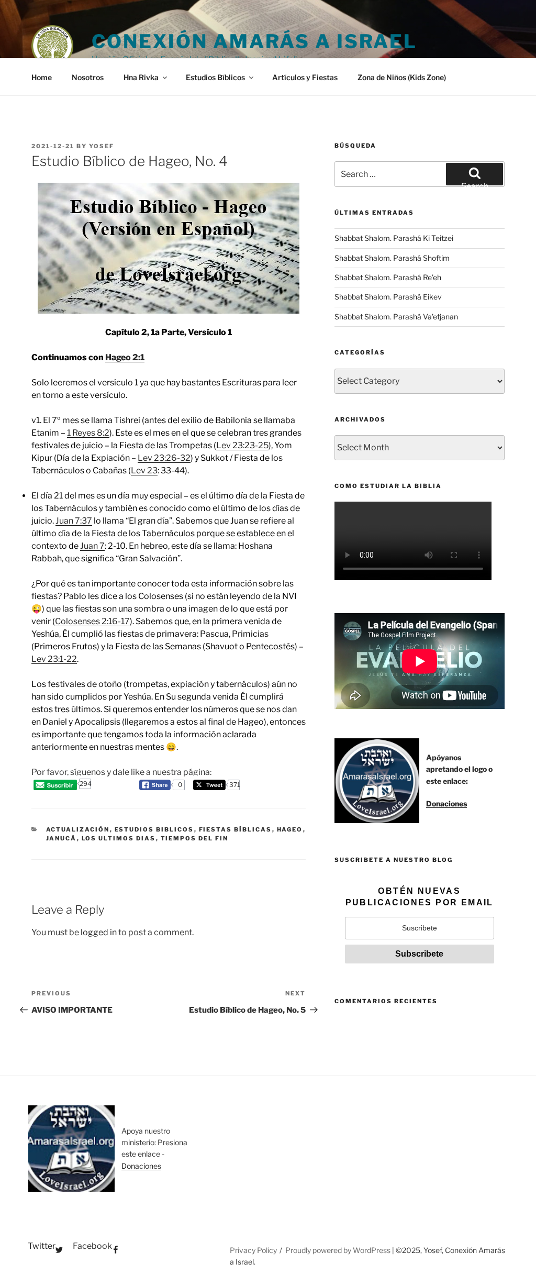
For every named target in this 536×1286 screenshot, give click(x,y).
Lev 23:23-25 (242, 445)
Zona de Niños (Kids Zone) (402, 77)
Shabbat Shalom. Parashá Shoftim (392, 257)
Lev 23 (144, 470)
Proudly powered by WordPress (338, 1250)
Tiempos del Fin (195, 838)
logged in (99, 932)
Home (41, 77)
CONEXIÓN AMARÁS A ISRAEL (254, 41)
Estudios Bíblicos (215, 77)
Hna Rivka (141, 77)
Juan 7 (92, 546)
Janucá (61, 838)
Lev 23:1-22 (54, 659)
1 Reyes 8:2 (88, 433)
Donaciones (446, 803)
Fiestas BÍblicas (235, 829)
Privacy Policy (253, 1250)
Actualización (78, 829)
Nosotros (88, 77)
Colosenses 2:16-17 (92, 621)
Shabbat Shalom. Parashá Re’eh (387, 277)
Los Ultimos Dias (119, 838)
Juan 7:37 (73, 521)
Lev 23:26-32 (164, 458)
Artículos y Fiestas (305, 77)
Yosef (101, 146)
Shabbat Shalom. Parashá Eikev (388, 296)
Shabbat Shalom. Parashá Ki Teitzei (393, 238)
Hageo (290, 829)
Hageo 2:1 (124, 357)
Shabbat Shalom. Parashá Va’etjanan (396, 316)
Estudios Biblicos (154, 829)
